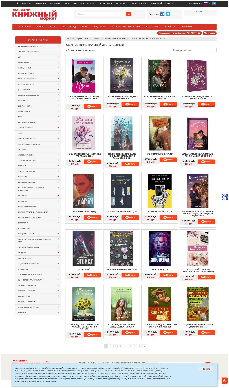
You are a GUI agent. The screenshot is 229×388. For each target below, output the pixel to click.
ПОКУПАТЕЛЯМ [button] (104, 3)
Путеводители (24, 228)
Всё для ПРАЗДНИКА (38, 73)
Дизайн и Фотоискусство (38, 94)
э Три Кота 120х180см (26, 302)
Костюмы (22, 149)
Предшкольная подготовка (38, 217)
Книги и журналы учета (38, 138)
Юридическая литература (38, 306)
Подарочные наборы (27, 206)
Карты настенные (38, 127)
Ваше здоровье (38, 67)
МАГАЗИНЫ (55, 3)
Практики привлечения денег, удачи (38, 211)
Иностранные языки (38, 122)
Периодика (38, 200)
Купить (94, 106)
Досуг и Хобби (38, 105)
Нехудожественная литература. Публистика (38, 188)
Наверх (225, 385)
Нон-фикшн (38, 195)
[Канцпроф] (225, 197)
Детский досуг (38, 89)
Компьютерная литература (38, 143)
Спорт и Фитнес (38, 257)
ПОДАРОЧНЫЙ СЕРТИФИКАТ (161, 3)
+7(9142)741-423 (193, 33)
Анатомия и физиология (28, 51)
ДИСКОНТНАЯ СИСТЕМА (84, 3)
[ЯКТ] (214, 4)
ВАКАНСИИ (120, 3)
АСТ (38, 56)
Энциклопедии (38, 296)
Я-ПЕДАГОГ (38, 312)
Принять (206, 369)
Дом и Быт (38, 100)
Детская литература (38, 84)
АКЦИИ (67, 3)
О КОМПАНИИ (40, 3)
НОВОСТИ (82, 363)
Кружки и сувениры (38, 154)
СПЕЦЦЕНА (38, 252)
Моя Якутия (38, 176)
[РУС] (206, 4)
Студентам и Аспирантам (38, 263)
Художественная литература (38, 279)
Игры (38, 116)
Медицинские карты (38, 171)
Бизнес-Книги (38, 62)
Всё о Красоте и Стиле (38, 78)
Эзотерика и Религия (38, 290)
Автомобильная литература (38, 45)
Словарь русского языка (38, 247)
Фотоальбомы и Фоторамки (38, 274)
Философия (38, 268)
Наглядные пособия (38, 181)
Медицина (38, 165)
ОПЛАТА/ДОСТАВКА (138, 3)
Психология (38, 222)
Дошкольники (38, 111)
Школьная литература (38, 285)
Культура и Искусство (38, 160)
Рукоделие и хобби (38, 233)
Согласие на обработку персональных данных (38, 381)
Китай (38, 133)
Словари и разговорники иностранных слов (38, 240)
